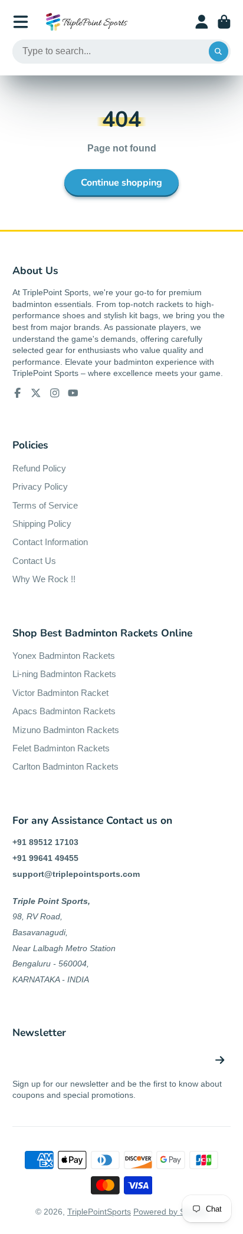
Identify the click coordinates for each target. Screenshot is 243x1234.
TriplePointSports (99, 1211)
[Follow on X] (36, 393)
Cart (224, 22)
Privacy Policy (40, 486)
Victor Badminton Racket (60, 693)
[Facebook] (17, 393)
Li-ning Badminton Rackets (64, 674)
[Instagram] (55, 393)
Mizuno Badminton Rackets (65, 730)
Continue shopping (121, 182)
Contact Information (50, 542)
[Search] (219, 52)
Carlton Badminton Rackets (65, 766)
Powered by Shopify (170, 1211)
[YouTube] (73, 393)
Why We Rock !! (43, 579)
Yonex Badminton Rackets (63, 656)
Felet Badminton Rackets (61, 748)
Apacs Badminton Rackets (64, 711)
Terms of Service (45, 505)
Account (202, 22)
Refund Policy (39, 468)
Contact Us (34, 561)
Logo (86, 21)
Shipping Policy (41, 524)
